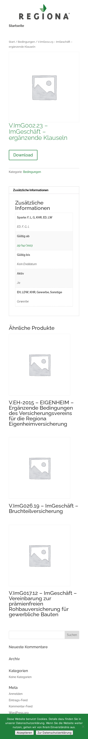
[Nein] (83, 726)
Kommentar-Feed (21, 706)
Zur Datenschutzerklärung (54, 732)
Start (12, 41)
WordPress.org (19, 712)
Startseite (16, 26)
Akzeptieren (24, 732)
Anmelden (16, 693)
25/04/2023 (25, 245)
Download (23, 155)
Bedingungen (26, 41)
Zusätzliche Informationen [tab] (30, 190)
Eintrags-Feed (18, 700)
